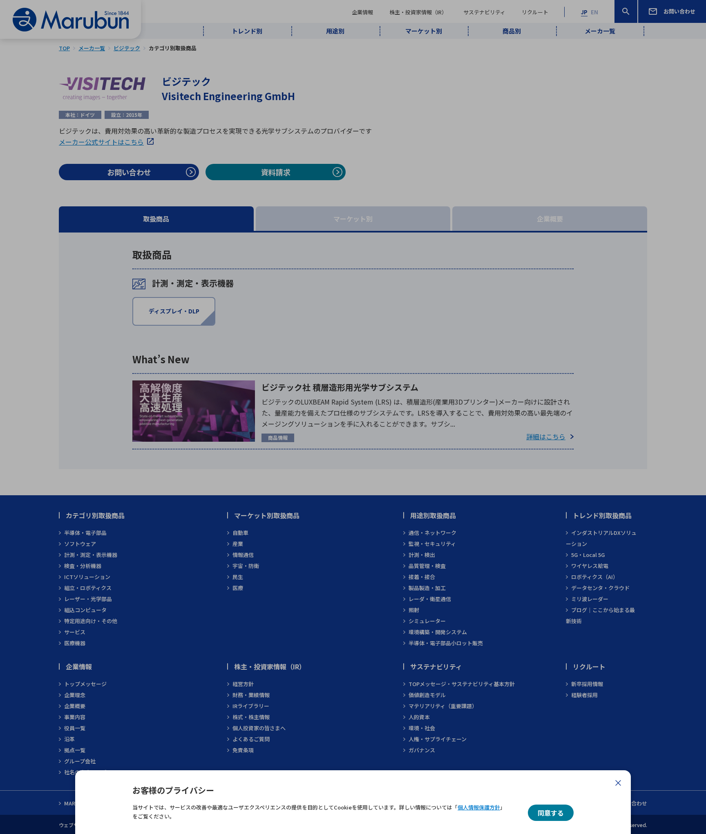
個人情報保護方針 (479, 807)
